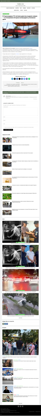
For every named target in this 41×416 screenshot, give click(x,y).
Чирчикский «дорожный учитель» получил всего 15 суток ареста (20, 243)
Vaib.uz (20, 4)
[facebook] (7, 324)
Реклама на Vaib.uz (32, 411)
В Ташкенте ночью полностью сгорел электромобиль (20, 144)
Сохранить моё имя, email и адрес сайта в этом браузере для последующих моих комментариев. (19, 127)
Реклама (25, 10)
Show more (20, 403)
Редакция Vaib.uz (38, 411)
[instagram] (5, 324)
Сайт (4, 123)
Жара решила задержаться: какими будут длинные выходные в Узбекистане (24, 193)
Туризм (21, 10)
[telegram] (3, 324)
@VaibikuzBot (8, 411)
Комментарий (5, 106)
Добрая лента (16, 10)
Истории (15, 368)
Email (4, 120)
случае (30, 48)
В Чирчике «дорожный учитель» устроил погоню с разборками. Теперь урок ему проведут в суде (20, 267)
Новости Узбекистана (21, 242)
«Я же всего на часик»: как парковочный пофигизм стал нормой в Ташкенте (24, 185)
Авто (16, 242)
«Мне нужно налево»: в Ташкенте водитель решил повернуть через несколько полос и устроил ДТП (20, 291)
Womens (15, 394)
